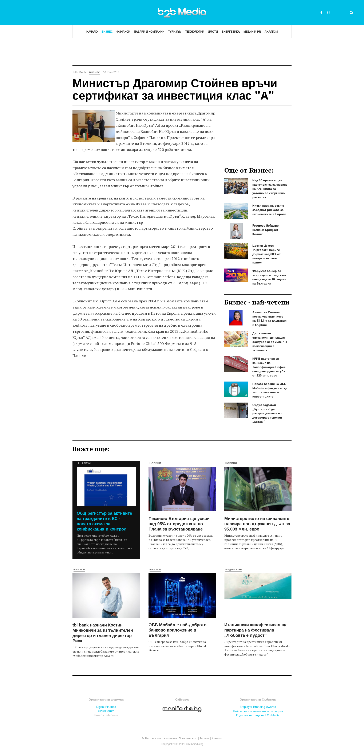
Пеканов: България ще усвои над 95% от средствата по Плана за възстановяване (179, 523)
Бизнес (107, 31)
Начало (92, 31)
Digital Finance (106, 707)
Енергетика (231, 31)
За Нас (146, 738)
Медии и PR (252, 31)
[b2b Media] (182, 12)
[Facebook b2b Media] (321, 12)
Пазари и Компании (149, 31)
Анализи (271, 31)
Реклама (204, 738)
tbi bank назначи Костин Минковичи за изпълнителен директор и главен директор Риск (102, 633)
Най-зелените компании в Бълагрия (258, 711)
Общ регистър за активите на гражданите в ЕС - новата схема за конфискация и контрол (104, 521)
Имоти (213, 31)
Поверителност (188, 738)
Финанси (123, 31)
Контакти (216, 738)
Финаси (79, 569)
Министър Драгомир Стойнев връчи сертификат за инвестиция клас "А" (174, 88)
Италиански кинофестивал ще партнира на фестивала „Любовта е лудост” (256, 629)
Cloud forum (106, 711)
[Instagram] (328, 12)
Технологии (194, 31)
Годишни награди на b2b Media (258, 715)
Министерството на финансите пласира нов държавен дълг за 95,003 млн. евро (257, 523)
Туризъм (175, 31)
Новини (155, 463)
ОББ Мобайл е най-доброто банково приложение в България (177, 629)
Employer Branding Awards (258, 707)
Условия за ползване (164, 738)
